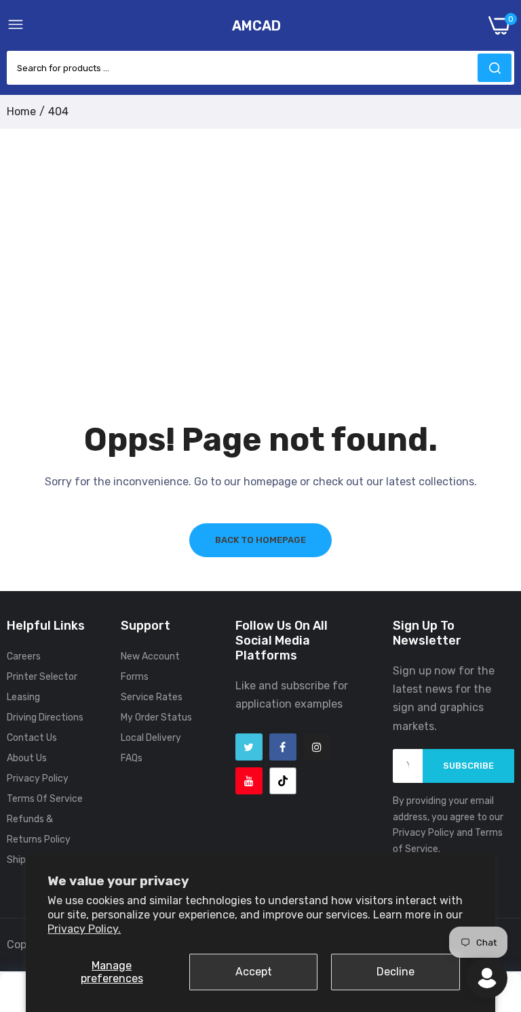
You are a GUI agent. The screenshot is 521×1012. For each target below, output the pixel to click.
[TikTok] (282, 780)
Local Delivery (151, 738)
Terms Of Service (45, 799)
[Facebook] (282, 747)
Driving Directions (45, 717)
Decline (395, 971)
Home (21, 111)
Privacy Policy (38, 778)
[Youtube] (249, 780)
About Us (27, 758)
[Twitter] (249, 747)
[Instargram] (316, 747)
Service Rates (151, 697)
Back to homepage (260, 540)
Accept (253, 971)
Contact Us (32, 738)
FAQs (131, 758)
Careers (24, 656)
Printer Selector (42, 677)
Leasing (23, 697)
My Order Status (156, 717)
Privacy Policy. (84, 929)
